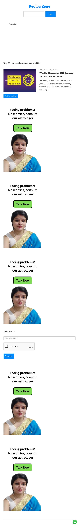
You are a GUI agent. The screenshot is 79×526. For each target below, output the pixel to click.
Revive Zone (39, 6)
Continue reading (10, 96)
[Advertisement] (39, 42)
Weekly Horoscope (55, 70)
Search (50, 14)
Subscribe (8, 356)
